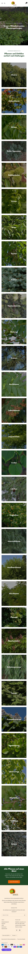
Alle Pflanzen (14, 881)
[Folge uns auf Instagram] (19, 930)
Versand (3, 923)
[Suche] (4, 3)
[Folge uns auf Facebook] (16, 930)
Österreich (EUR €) (6, 935)
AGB (3, 925)
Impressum (4, 927)
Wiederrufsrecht (5, 922)
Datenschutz (4, 928)
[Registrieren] (24, 915)
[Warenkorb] (25, 3)
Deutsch (13, 935)
